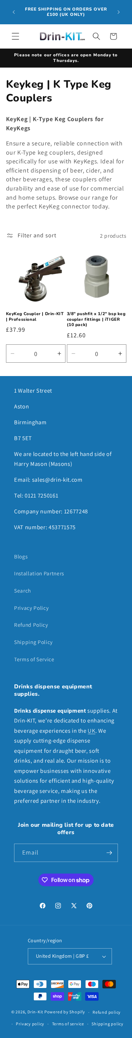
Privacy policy (30, 1023)
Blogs (20, 556)
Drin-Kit (35, 1012)
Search (22, 590)
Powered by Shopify (64, 1012)
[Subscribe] (109, 853)
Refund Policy (31, 624)
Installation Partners (39, 573)
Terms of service (68, 1023)
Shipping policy (108, 1023)
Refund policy (107, 1012)
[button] (15, 36)
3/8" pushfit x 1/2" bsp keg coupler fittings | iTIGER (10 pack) (96, 319)
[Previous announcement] (13, 12)
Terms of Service (34, 659)
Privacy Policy (31, 607)
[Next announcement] (118, 12)
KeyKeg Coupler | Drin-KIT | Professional (35, 316)
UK (91, 730)
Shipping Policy (33, 641)
